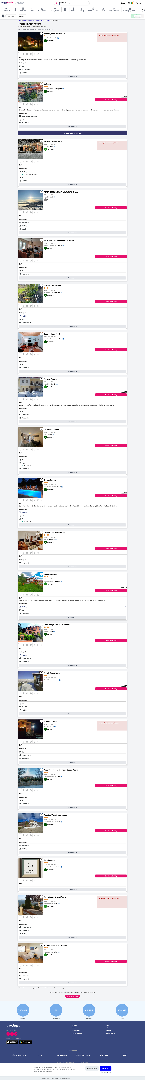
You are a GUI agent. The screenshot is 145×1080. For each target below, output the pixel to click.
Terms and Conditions (65, 1078)
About (74, 1025)
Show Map (137, 16)
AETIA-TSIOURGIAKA (53, 141)
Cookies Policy (45, 1078)
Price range (10, 16)
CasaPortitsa (49, 860)
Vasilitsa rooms (51, 721)
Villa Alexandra (50, 574)
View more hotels (72, 996)
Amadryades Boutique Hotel (56, 34)
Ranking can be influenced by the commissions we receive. (35, 30)
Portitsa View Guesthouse (55, 815)
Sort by (21, 16)
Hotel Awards (77, 1033)
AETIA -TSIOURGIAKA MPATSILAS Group (61, 192)
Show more (71, 76)
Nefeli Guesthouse (52, 673)
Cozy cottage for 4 (52, 334)
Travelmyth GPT (111, 1033)
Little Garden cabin (52, 285)
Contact (108, 1030)
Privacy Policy (54, 1078)
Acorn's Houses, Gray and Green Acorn (61, 770)
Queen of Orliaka (51, 429)
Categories (76, 1030)
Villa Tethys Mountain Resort (57, 624)
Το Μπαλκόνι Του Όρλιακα (56, 945)
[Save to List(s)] (41, 33)
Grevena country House (54, 532)
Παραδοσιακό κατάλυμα (55, 897)
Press (74, 1028)
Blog (107, 1025)
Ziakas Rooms (50, 480)
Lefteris (47, 84)
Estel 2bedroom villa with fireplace (59, 240)
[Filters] (3, 16)
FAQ (107, 1028)
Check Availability (111, 100)
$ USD (123, 3)
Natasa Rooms (50, 379)
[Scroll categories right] (143, 10)
